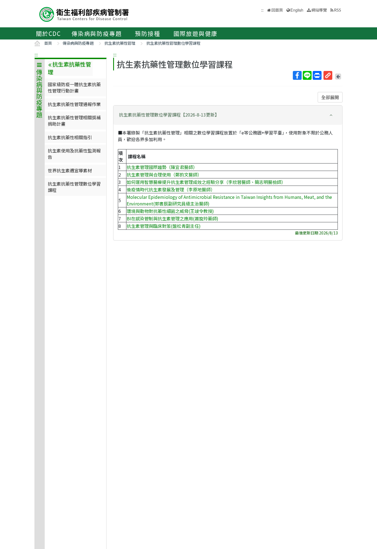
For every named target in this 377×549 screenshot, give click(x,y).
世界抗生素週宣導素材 (70, 170)
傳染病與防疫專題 (96, 33)
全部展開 (330, 97)
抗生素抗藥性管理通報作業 (74, 104)
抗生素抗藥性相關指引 (70, 137)
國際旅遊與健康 (196, 33)
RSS (337, 10)
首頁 (48, 43)
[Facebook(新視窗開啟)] (297, 75)
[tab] (227, 115)
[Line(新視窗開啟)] (307, 75)
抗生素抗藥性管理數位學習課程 (173, 43)
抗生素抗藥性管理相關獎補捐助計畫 (74, 120)
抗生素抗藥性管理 (119, 43)
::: (36, 54)
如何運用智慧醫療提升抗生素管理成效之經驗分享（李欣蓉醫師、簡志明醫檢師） (206, 182)
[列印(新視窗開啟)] (317, 75)
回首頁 (277, 10)
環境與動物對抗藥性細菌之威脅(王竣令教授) (170, 211)
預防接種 (147, 33)
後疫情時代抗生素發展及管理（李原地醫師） (171, 189)
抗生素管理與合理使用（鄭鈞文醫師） (164, 174)
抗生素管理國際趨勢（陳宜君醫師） (162, 167)
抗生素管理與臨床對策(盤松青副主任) (164, 226)
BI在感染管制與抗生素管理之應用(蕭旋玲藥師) (172, 218)
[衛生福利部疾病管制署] (84, 13)
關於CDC (48, 33)
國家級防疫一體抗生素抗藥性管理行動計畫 (74, 87)
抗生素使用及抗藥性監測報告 (74, 153)
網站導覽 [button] (319, 10)
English (296, 10)
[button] (228, 114)
